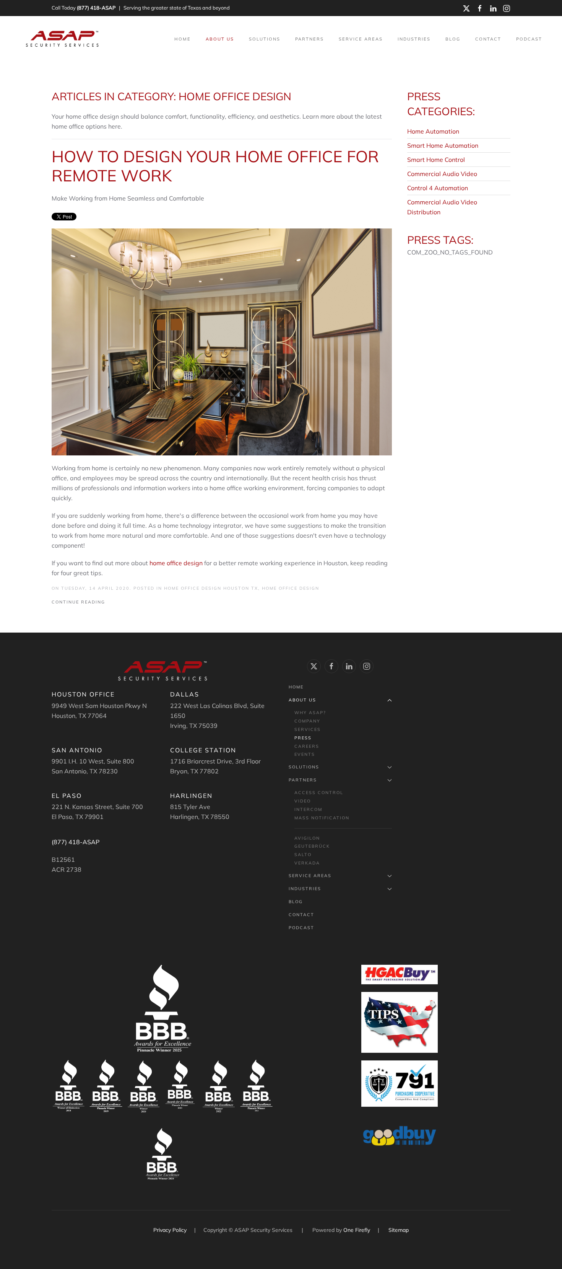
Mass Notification (321, 817)
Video (302, 801)
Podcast (529, 39)
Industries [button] (414, 39)
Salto (303, 854)
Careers (306, 746)
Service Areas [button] (361, 39)
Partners (303, 780)
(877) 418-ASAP (96, 8)
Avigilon (307, 838)
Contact (488, 39)
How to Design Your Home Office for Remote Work (215, 166)
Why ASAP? (310, 712)
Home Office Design (290, 588)
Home (182, 39)
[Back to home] (63, 39)
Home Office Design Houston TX (211, 588)
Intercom (308, 809)
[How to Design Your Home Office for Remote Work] (222, 341)
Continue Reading (78, 602)
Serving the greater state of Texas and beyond (176, 8)
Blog (452, 39)
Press (303, 738)
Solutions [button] (264, 39)
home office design (176, 563)
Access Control (318, 792)
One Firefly (356, 1230)
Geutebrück (312, 846)
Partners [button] (309, 39)
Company (307, 721)
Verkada (307, 863)
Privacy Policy (170, 1230)
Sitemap (398, 1230)
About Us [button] (220, 39)
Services (307, 729)
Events (304, 754)
